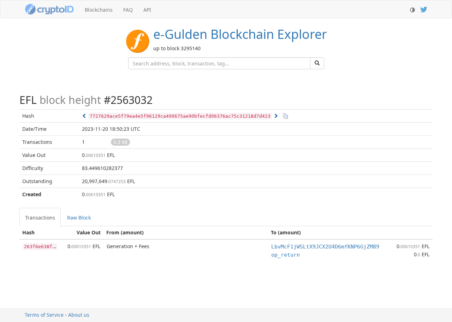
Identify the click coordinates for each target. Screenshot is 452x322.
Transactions (40, 217)
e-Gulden (240, 34)
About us (78, 314)
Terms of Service (44, 314)
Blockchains (99, 9)
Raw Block (79, 217)
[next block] (275, 115)
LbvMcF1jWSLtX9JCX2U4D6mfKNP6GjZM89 (325, 247)
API (147, 9)
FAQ (128, 9)
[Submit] (317, 63)
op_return (285, 255)
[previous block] (84, 115)
